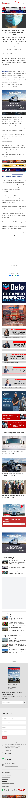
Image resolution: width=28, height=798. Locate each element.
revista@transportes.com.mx (11, 766)
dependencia (5, 71)
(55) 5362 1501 (8, 753)
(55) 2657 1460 (8, 759)
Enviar (4, 737)
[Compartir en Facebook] (10, 275)
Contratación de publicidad (8, 783)
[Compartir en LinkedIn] (18, 275)
